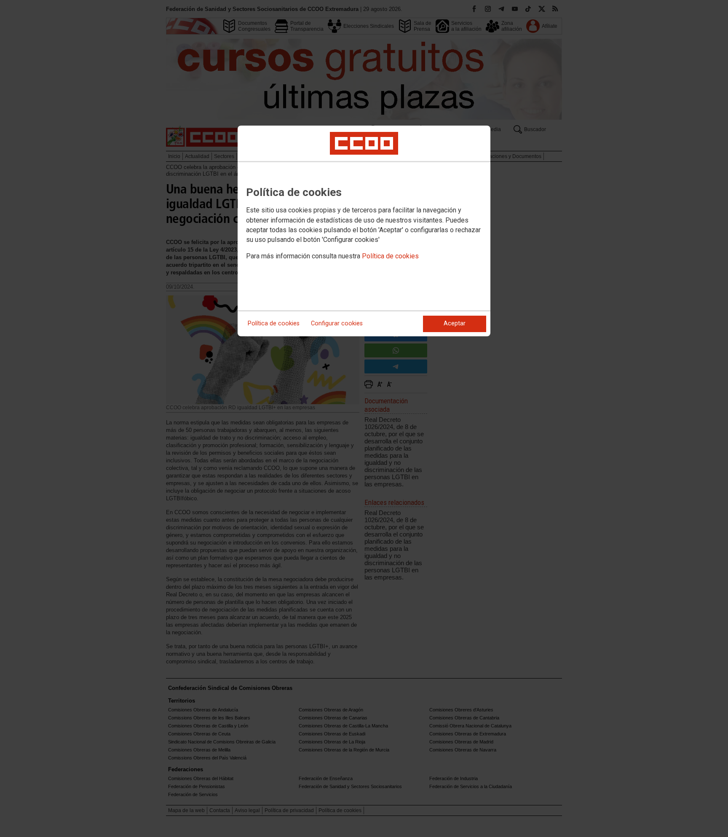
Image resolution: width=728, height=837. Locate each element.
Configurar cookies (337, 323)
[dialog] (364, 231)
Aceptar (455, 323)
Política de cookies (390, 256)
